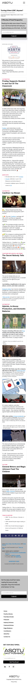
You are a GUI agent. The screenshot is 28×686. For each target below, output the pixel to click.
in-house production (18, 416)
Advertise (6, 634)
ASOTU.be (18, 556)
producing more (21, 370)
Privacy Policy (14, 681)
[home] (7, 3)
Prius (23, 331)
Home (5, 611)
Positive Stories (8, 614)
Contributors (7, 631)
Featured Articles (9, 625)
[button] (24, 3)
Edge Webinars (8, 628)
